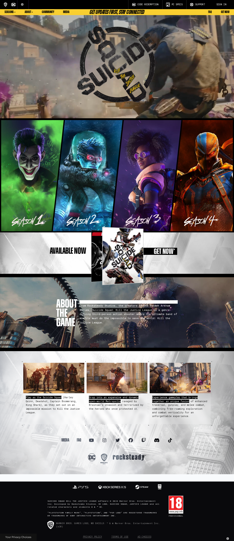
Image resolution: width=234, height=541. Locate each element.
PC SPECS (177, 4)
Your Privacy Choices (18, 537)
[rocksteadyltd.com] (129, 457)
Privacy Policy (92, 536)
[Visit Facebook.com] (131, 440)
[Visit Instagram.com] (104, 440)
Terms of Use (119, 536)
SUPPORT (200, 4)
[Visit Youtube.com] (91, 440)
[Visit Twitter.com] (117, 440)
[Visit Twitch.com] (144, 440)
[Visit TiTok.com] (170, 440)
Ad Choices (144, 536)
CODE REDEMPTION (148, 4)
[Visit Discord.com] (157, 440)
